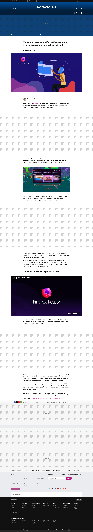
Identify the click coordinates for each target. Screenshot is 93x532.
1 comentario (27, 50)
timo (37, 483)
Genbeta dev (38, 481)
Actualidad (30, 402)
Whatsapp (39, 34)
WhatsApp (26, 485)
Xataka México (14, 520)
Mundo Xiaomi (14, 512)
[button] (32, 99)
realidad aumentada (56, 402)
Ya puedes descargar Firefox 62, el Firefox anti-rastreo (46, 398)
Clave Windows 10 (35, 470)
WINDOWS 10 (53, 13)
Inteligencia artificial (40, 478)
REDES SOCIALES (43, 13)
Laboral (25, 483)
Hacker (60, 34)
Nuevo (78, 8)
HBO (51, 34)
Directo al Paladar (46, 505)
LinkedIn (69, 488)
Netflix (12, 485)
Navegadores (36, 402)
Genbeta (46, 7)
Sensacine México (35, 520)
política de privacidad (64, 481)
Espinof (33, 507)
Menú (14, 8)
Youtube (58, 488)
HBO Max (55, 34)
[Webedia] (15, 499)
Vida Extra (24, 507)
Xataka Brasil (13, 522)
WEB (60, 13)
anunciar (35, 103)
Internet (65, 34)
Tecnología (71, 34)
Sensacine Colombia (34, 523)
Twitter (74, 13)
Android (34, 34)
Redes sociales (14, 483)
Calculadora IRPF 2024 (57, 470)
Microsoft (29, 34)
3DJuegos (24, 505)
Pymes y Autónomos (76, 508)
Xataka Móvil (13, 507)
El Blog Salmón (76, 505)
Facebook (79, 13)
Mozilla (43, 402)
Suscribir (68, 478)
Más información (56, 530)
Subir (78, 499)
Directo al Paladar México (46, 521)
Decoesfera (65, 507)
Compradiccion (66, 509)
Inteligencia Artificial (40, 485)
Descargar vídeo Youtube (46, 470)
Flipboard (76, 13)
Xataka (12, 505)
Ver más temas (15, 489)
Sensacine (34, 505)
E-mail (38, 50)
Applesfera (13, 509)
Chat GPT (22, 470)
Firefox (48, 402)
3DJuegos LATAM (25, 520)
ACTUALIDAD (18, 13)
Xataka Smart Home (15, 510)
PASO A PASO (67, 13)
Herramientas (14, 481)
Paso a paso (14, 478)
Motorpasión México (55, 521)
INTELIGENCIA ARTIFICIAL (30, 13)
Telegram (81, 13)
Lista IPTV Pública (67, 470)
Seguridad (26, 481)
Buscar (79, 494)
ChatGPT (23, 34)
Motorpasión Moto (56, 507)
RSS (63, 488)
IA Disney (28, 470)
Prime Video (45, 34)
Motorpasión (55, 505)
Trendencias (65, 505)
